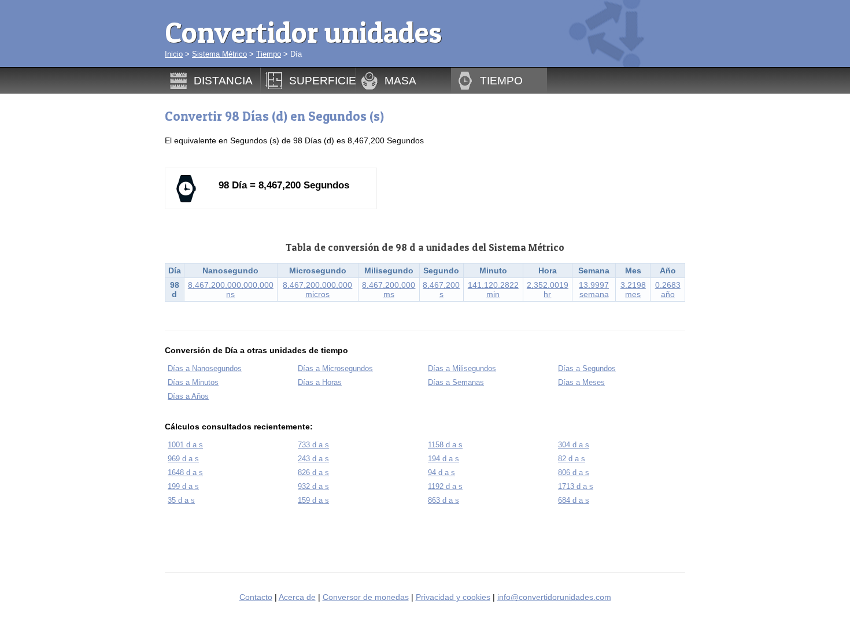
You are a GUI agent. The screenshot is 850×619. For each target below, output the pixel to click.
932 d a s (313, 486)
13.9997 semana (594, 289)
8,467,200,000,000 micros (317, 289)
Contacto (255, 597)
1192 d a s (445, 486)
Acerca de (297, 597)
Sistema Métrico (219, 54)
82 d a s (571, 458)
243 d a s (313, 458)
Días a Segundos (587, 368)
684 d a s (573, 500)
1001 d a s (185, 444)
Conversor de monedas (366, 597)
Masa (400, 80)
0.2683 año (668, 289)
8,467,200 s (441, 289)
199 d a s (183, 486)
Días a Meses (581, 382)
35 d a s (181, 500)
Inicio (174, 54)
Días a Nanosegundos (205, 368)
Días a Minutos (193, 382)
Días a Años (188, 396)
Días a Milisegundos (462, 368)
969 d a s (183, 458)
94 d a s (441, 472)
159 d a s (313, 500)
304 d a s (573, 444)
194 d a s (443, 458)
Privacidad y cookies (453, 597)
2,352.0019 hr (547, 289)
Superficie (322, 80)
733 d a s (313, 444)
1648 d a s (185, 472)
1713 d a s (575, 486)
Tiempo (268, 54)
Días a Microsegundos (335, 368)
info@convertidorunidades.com (554, 597)
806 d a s (573, 472)
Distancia (223, 80)
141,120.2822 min (493, 289)
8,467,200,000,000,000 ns (231, 289)
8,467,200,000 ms (388, 289)
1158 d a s (445, 444)
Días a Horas (320, 382)
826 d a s (313, 472)
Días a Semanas (456, 382)
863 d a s (443, 500)
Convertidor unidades (303, 32)
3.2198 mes (633, 289)
